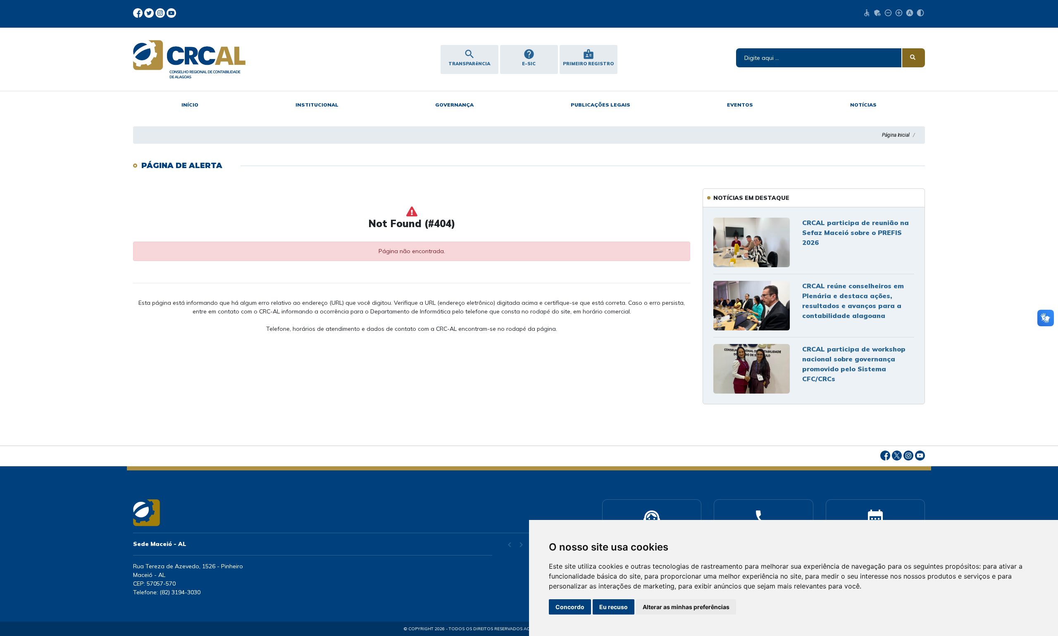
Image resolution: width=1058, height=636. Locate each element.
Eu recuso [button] (613, 606)
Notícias (863, 105)
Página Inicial (896, 135)
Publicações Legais (600, 105)
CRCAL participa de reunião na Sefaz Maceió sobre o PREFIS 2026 (855, 232)
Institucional (316, 105)
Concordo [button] (569, 606)
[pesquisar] (913, 57)
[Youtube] (171, 12)
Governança (454, 105)
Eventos (740, 105)
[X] (149, 12)
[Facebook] (138, 12)
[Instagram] (161, 12)
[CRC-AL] (227, 59)
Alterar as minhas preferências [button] (686, 606)
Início (189, 105)
